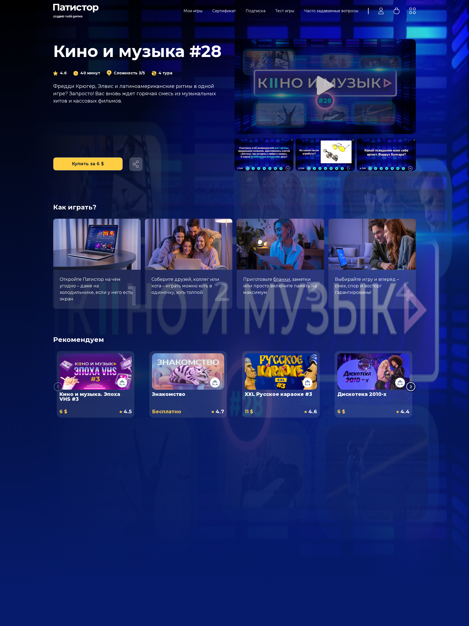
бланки (281, 279)
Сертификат (224, 10)
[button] (410, 386)
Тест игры (284, 10)
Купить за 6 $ (88, 163)
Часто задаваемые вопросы (331, 10)
